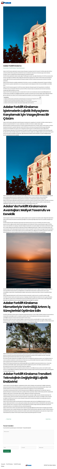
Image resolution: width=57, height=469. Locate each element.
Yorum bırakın (6, 68)
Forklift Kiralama (12, 68)
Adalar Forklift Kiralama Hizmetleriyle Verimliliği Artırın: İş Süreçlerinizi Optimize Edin (21, 101)
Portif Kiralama (27, 2)
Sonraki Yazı (48, 419)
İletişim (43, 2)
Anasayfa (21, 2)
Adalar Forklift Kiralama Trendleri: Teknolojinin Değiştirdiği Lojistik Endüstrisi (19, 102)
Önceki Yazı (8, 419)
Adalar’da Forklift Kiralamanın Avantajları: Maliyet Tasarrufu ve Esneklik (18, 100)
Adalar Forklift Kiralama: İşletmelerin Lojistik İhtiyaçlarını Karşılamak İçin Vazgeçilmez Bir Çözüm (23, 98)
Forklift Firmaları (36, 2)
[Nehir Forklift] (6, 2)
